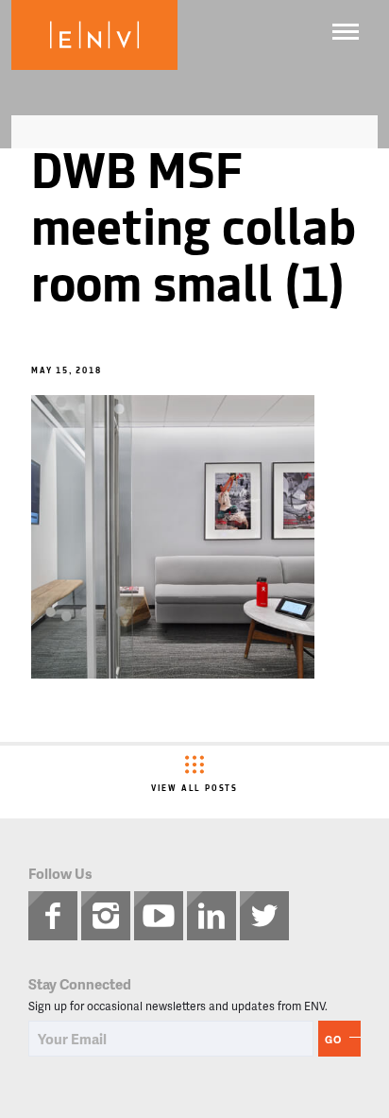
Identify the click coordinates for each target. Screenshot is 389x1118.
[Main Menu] (345, 32)
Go (333, 1039)
